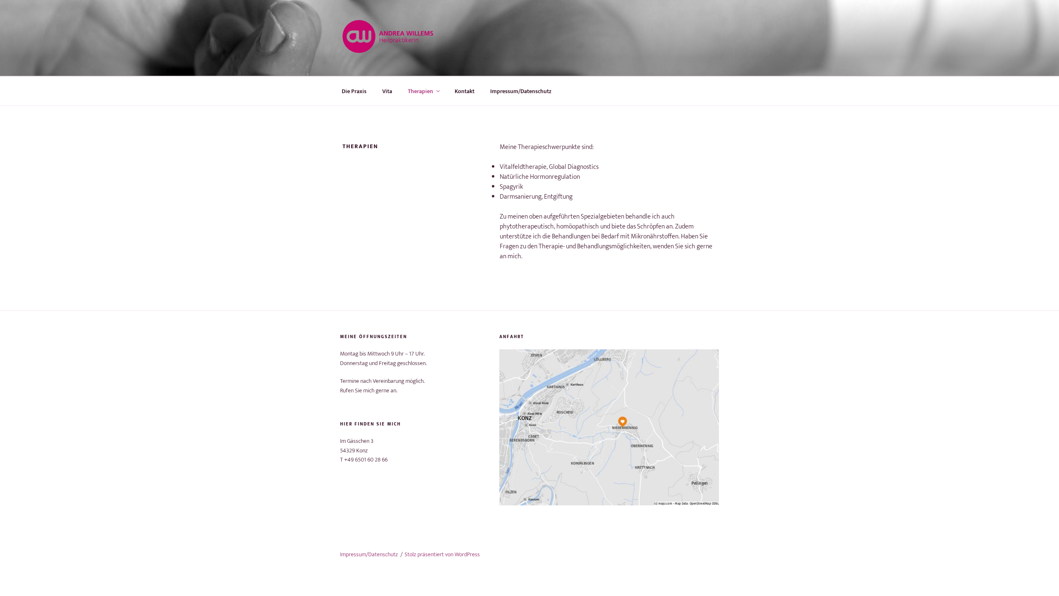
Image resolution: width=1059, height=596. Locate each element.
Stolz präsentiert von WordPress (442, 554)
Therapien (420, 91)
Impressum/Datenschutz (520, 91)
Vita (387, 91)
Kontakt (464, 91)
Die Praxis (354, 91)
